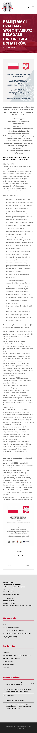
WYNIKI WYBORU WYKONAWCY (15, 700)
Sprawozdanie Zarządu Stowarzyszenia (17, 634)
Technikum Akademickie (11, 658)
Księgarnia (6, 652)
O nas (5, 624)
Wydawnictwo (8, 662)
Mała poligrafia (8, 665)
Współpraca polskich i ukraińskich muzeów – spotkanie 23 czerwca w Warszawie (20, 690)
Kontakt (6, 668)
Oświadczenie (10, 696)
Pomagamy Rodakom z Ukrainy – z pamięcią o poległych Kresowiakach (20, 684)
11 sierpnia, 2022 (9, 48)
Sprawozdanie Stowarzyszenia (13, 630)
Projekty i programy (10, 637)
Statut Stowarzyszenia (11, 627)
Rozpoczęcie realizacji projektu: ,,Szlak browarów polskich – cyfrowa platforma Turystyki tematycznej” (18, 706)
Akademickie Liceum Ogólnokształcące (17, 655)
